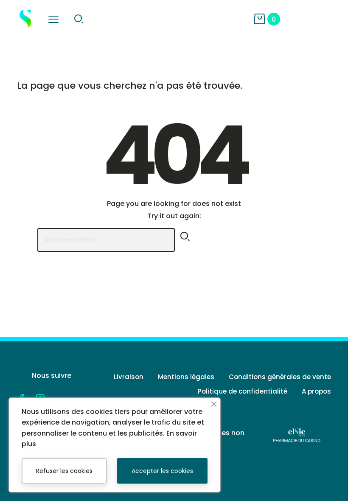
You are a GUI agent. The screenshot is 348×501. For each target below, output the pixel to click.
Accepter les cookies (162, 471)
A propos (316, 391)
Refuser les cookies (64, 471)
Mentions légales (186, 376)
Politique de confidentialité (242, 391)
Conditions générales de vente (280, 376)
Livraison (128, 376)
